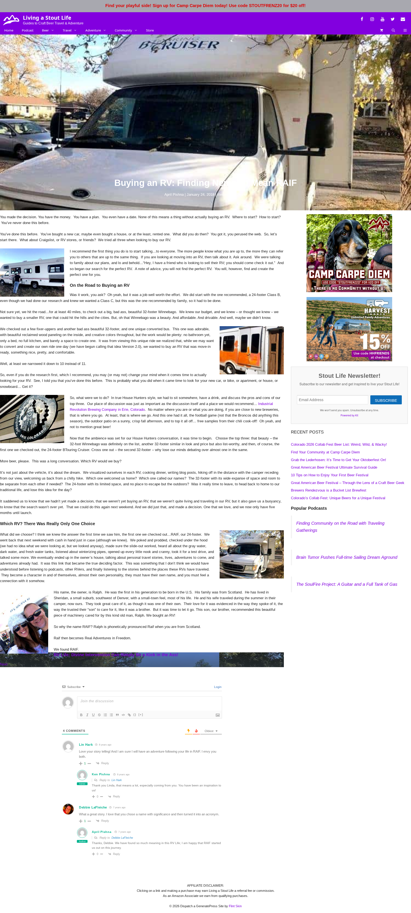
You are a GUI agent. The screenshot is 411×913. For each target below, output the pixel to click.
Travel (67, 30)
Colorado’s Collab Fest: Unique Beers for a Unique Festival (338, 498)
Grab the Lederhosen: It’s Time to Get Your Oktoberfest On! (338, 460)
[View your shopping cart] (381, 30)
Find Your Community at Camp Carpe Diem (325, 452)
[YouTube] (382, 19)
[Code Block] (123, 714)
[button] (405, 30)
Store (150, 30)
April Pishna (101, 832)
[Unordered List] (111, 714)
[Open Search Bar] (393, 30)
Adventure (93, 30)
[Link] (129, 714)
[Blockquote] (117, 714)
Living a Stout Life (47, 17)
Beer (45, 30)
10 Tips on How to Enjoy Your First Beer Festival (329, 475)
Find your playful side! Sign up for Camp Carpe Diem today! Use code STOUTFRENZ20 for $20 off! (205, 5)
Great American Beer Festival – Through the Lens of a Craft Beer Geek (347, 483)
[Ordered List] (105, 714)
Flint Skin (235, 906)
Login (217, 687)
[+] (140, 714)
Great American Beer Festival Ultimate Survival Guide (334, 467)
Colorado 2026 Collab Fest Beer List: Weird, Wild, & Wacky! (339, 444)
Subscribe (386, 400)
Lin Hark (86, 744)
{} (134, 714)
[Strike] (99, 714)
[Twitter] (392, 19)
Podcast (27, 30)
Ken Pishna (101, 774)
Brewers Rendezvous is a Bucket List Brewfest (328, 490)
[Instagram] (372, 19)
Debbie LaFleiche (93, 807)
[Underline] (93, 714)
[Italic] (87, 714)
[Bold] (81, 714)
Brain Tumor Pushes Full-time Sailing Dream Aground (346, 557)
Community (123, 30)
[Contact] (403, 19)
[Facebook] (361, 19)
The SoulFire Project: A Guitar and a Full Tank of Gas (346, 584)
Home (8, 30)
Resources (226, 195)
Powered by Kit (349, 415)
